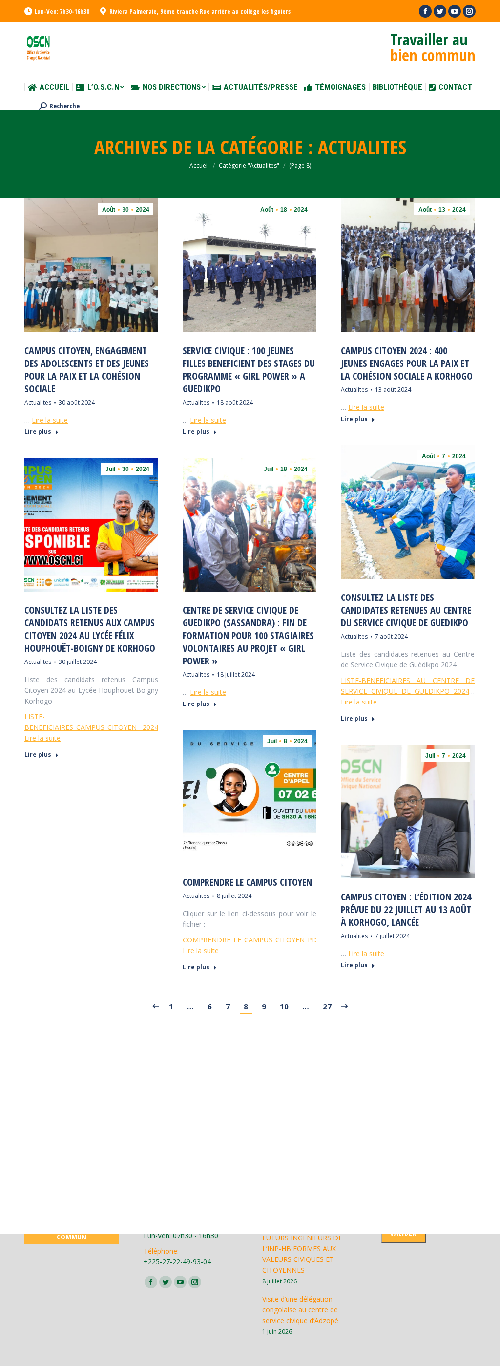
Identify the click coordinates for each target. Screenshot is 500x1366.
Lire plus (37, 432)
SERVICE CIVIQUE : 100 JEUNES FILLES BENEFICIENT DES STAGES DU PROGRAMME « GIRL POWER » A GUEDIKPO (249, 369)
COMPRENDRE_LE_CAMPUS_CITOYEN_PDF (252, 939)
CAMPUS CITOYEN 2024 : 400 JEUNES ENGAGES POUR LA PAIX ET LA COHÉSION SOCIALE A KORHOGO (407, 363)
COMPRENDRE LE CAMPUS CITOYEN (247, 882)
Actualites (37, 402)
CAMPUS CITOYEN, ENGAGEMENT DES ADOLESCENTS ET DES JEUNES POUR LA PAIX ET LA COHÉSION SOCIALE (86, 369)
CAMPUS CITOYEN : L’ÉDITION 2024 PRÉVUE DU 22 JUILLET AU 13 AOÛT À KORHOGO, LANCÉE (406, 910)
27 (327, 1006)
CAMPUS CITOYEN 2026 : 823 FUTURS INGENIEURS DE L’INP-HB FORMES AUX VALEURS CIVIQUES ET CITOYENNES (309, 1248)
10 (284, 1006)
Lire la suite (50, 420)
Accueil (199, 165)
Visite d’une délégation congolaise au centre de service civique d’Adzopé (300, 1309)
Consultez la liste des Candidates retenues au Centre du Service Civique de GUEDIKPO (406, 610)
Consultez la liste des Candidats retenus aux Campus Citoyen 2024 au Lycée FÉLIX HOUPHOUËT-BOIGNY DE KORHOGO (89, 629)
